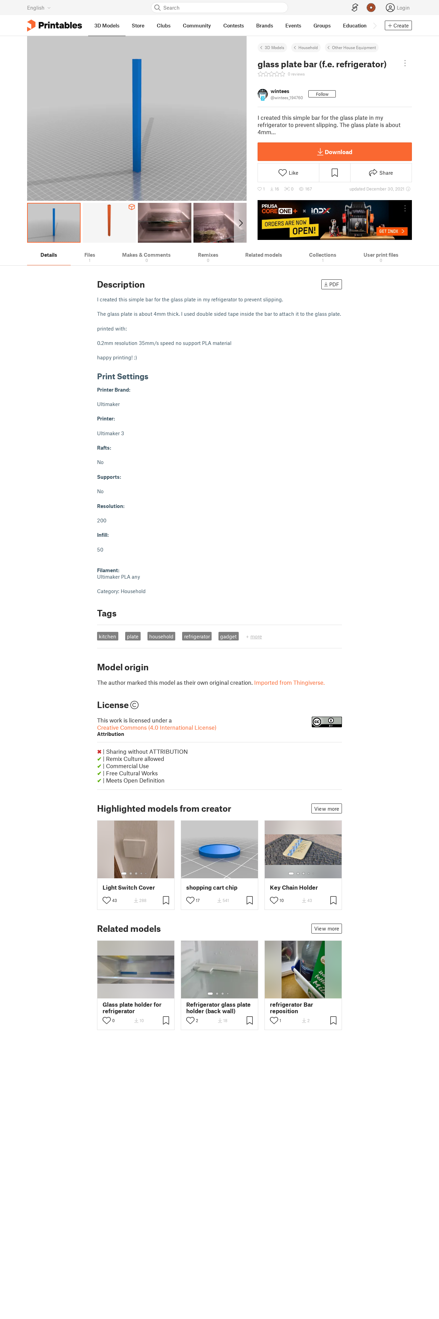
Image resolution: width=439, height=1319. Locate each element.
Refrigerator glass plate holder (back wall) (218, 1007)
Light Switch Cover (129, 887)
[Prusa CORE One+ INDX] (335, 220)
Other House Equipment (354, 47)
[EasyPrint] (355, 8)
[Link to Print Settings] (154, 376)
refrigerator (197, 636)
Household (308, 47)
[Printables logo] (54, 26)
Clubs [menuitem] (163, 25)
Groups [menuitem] (322, 25)
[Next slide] (240, 223)
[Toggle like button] (107, 900)
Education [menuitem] (355, 25)
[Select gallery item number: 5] (146, 873)
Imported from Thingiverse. (289, 682)
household (161, 636)
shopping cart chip (211, 887)
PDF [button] (334, 284)
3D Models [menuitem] (106, 25)
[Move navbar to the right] (374, 25)
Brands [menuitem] (264, 25)
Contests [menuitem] (233, 25)
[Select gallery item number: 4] (141, 873)
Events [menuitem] (293, 25)
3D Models (274, 47)
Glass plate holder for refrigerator (132, 1007)
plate (133, 636)
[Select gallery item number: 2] (130, 873)
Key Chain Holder (294, 887)
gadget (228, 636)
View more (326, 809)
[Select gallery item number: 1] (124, 873)
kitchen (107, 636)
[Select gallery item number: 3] (136, 873)
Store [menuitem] (138, 25)
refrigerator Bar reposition (291, 1007)
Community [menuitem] (197, 25)
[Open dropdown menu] (405, 63)
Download (338, 151)
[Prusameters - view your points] (371, 7)
